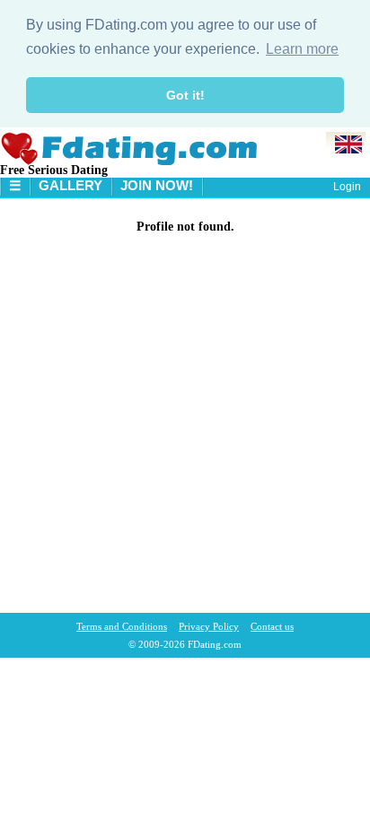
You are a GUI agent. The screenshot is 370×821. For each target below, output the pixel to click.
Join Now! (156, 185)
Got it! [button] (185, 95)
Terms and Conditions (121, 626)
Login (347, 186)
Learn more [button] (302, 49)
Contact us (272, 626)
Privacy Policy (209, 626)
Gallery (70, 185)
